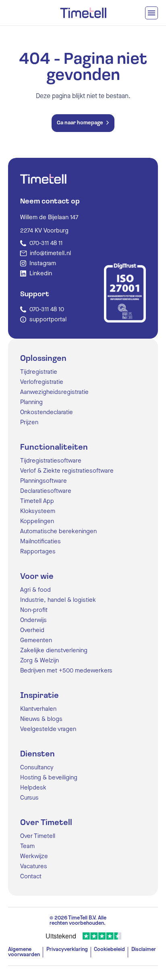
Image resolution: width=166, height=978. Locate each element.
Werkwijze (34, 856)
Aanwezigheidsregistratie (54, 392)
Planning (31, 402)
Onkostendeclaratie (46, 412)
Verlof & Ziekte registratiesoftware (67, 471)
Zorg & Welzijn (39, 661)
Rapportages (38, 552)
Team (27, 846)
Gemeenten (36, 640)
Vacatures (33, 866)
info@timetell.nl (50, 253)
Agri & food (35, 590)
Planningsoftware (43, 481)
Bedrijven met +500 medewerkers (66, 671)
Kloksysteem (37, 511)
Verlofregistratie (41, 382)
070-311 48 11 (45, 243)
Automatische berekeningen (58, 531)
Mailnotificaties (40, 541)
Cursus (29, 798)
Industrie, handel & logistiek (58, 600)
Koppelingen (37, 521)
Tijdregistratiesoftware (50, 461)
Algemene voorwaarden (24, 952)
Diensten (37, 754)
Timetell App (37, 501)
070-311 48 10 (46, 309)
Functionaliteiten (54, 448)
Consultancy (37, 767)
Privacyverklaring (67, 949)
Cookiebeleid (109, 949)
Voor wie (37, 577)
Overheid (32, 630)
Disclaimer (143, 949)
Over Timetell (46, 823)
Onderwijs (33, 620)
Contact (31, 876)
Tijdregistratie (38, 372)
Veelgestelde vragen (48, 729)
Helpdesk (33, 788)
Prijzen (29, 422)
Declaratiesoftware (45, 491)
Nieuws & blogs (41, 719)
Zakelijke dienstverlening (53, 650)
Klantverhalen (38, 709)
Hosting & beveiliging (48, 778)
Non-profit (34, 610)
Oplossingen (43, 359)
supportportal (47, 319)
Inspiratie (39, 696)
